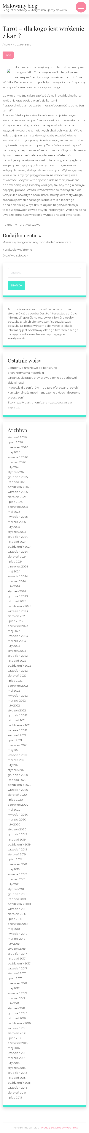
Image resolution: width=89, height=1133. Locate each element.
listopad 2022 (17, 660)
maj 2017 (13, 988)
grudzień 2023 (18, 596)
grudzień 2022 (18, 655)
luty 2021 (13, 765)
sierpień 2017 (17, 973)
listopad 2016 (17, 1018)
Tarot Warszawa (29, 224)
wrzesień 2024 (18, 551)
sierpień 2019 (17, 854)
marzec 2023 (17, 640)
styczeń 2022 (17, 710)
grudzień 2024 (18, 536)
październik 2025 (19, 487)
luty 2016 (13, 1062)
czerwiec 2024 (18, 566)
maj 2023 (14, 631)
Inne (8, 54)
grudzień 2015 (17, 1072)
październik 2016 (19, 1023)
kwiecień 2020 (18, 814)
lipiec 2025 (15, 501)
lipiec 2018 (15, 918)
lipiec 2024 (15, 561)
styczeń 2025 (17, 531)
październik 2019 (19, 844)
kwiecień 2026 (18, 457)
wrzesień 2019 (17, 849)
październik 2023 (19, 606)
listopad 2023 (17, 601)
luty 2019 (13, 884)
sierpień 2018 (17, 914)
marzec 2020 (17, 819)
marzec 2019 (16, 879)
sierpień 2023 (17, 616)
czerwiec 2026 (18, 447)
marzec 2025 (17, 522)
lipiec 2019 (15, 859)
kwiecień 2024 (18, 576)
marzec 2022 (17, 700)
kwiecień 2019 (17, 874)
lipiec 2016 (15, 1038)
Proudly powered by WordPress (59, 1127)
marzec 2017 (16, 998)
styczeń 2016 (16, 1067)
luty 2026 (14, 467)
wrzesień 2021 (17, 730)
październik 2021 (19, 725)
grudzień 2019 (17, 834)
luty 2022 (14, 705)
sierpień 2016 (17, 1033)
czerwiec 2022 (18, 685)
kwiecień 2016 (17, 1053)
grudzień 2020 (18, 775)
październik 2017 (19, 963)
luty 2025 (14, 526)
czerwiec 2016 (17, 1043)
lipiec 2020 (15, 799)
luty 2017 (13, 1003)
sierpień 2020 (17, 794)
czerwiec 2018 (18, 923)
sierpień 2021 (17, 735)
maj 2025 (14, 511)
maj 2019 (14, 869)
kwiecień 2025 (18, 516)
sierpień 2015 (17, 1092)
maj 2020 (14, 809)
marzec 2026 (17, 462)
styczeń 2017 (16, 1008)
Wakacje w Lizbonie (18, 249)
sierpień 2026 (17, 437)
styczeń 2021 (16, 770)
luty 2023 (14, 645)
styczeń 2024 (17, 591)
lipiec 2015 (15, 1097)
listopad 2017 (16, 958)
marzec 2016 (16, 1058)
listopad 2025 (17, 482)
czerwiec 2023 (18, 626)
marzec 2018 (16, 938)
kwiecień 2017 (17, 993)
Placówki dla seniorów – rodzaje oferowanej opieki (43, 387)
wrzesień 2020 (18, 789)
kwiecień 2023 (18, 636)
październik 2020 (20, 784)
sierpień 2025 (17, 497)
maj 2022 (14, 690)
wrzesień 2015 (17, 1087)
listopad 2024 (17, 541)
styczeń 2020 (17, 829)
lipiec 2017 (15, 978)
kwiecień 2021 (17, 755)
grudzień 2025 (18, 477)
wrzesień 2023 (18, 611)
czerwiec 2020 (18, 804)
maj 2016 (14, 1048)
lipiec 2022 (15, 680)
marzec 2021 (16, 760)
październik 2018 (19, 904)
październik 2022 (19, 665)
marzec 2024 (17, 581)
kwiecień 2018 (17, 933)
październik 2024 (19, 546)
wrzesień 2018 (17, 909)
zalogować (24, 242)
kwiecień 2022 (18, 695)
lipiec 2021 (15, 740)
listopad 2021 (16, 720)
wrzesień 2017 (17, 968)
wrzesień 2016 (17, 1028)
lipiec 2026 (15, 442)
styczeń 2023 (17, 650)
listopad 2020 (17, 779)
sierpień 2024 (17, 556)
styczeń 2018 (17, 948)
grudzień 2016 (17, 1013)
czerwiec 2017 (17, 983)
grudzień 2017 (17, 953)
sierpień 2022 (17, 675)
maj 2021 (13, 750)
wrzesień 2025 (18, 492)
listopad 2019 (17, 839)
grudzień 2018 (17, 894)
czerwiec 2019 (17, 864)
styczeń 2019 (16, 889)
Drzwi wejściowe (14, 255)
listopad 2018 (17, 899)
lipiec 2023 (15, 621)
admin (8, 44)
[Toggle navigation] (81, 7)
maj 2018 (14, 928)
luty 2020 (14, 824)
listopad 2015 (16, 1077)
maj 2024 (14, 571)
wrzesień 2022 (18, 670)
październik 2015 (19, 1082)
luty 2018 (14, 943)
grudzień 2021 (17, 715)
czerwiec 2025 (18, 506)
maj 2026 (14, 452)
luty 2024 (14, 586)
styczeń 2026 (17, 472)
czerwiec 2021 (17, 745)
